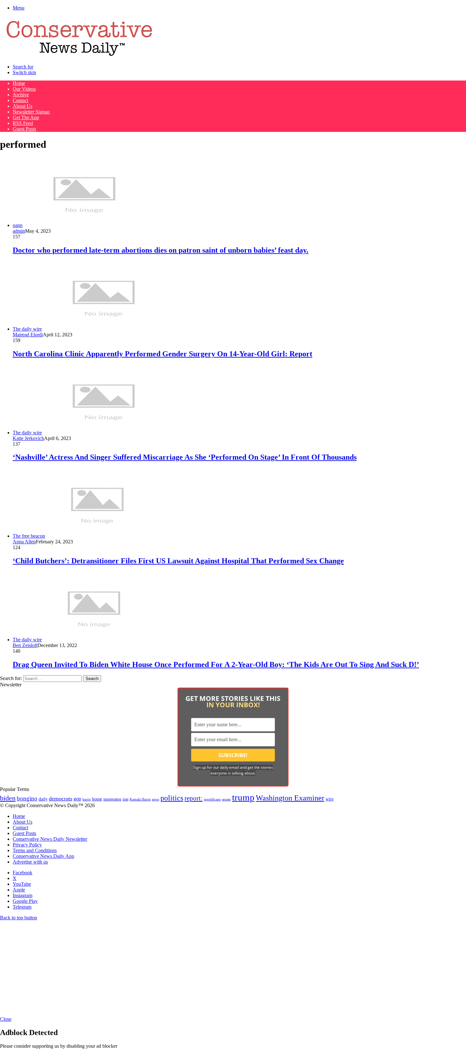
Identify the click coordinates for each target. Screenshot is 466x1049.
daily (43, 798)
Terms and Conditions (35, 850)
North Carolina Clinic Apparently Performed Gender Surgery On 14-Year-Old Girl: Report (162, 354)
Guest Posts (24, 129)
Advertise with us (30, 861)
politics (171, 797)
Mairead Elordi (28, 334)
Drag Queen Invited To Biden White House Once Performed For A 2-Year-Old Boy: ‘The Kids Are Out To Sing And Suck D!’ (216, 664)
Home (19, 83)
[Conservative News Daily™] (79, 56)
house (97, 799)
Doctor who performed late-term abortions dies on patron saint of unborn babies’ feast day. (160, 250)
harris (86, 799)
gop (77, 798)
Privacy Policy (27, 844)
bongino (27, 798)
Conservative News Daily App (43, 856)
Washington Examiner (290, 798)
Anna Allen (24, 541)
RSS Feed (23, 123)
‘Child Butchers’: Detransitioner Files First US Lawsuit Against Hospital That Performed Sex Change (178, 561)
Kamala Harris (140, 799)
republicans (212, 799)
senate (226, 799)
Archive (21, 94)
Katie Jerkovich (28, 438)
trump (243, 797)
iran (125, 799)
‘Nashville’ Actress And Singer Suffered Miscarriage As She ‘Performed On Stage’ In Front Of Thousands (185, 457)
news (155, 799)
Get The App (26, 117)
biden (8, 798)
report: (193, 798)
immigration (112, 799)
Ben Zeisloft (25, 645)
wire (329, 799)
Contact (20, 100)
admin (19, 231)
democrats (60, 798)
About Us (22, 106)
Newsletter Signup (31, 111)
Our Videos (24, 89)
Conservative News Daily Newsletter (50, 839)
